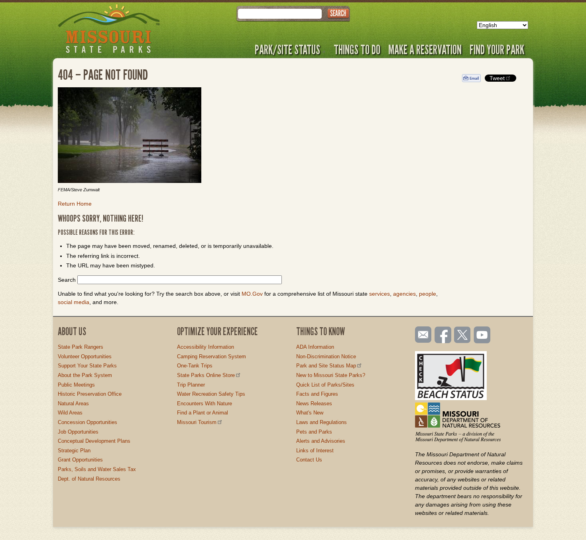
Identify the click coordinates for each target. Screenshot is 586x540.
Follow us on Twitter (461, 336)
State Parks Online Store (206, 375)
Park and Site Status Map (326, 366)
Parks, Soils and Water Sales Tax (97, 469)
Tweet (497, 78)
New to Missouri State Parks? (330, 375)
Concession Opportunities (87, 422)
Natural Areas (73, 403)
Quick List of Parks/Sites (325, 385)
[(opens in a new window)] (254, 136)
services (379, 294)
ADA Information (315, 347)
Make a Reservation (425, 49)
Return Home (75, 203)
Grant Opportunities (80, 460)
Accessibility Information (205, 347)
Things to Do (357, 49)
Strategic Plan (74, 451)
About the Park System (85, 375)
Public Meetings (76, 385)
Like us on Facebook (443, 336)
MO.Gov (252, 294)
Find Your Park (497, 49)
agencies (404, 294)
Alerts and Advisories (320, 441)
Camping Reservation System (211, 356)
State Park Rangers (80, 347)
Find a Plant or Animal (202, 413)
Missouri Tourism (196, 422)
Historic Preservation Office (90, 394)
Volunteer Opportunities (85, 356)
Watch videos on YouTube (482, 336)
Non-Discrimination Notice (326, 356)
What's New (309, 413)
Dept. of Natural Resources (89, 479)
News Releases (314, 403)
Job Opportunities (78, 432)
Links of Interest (315, 451)
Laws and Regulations (321, 422)
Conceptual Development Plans (94, 441)
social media (73, 302)
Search (67, 280)
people (427, 294)
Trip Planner (191, 385)
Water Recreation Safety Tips (211, 394)
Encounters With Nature (204, 403)
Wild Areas (70, 413)
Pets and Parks (314, 432)
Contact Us (309, 460)
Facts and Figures (317, 394)
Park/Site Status (287, 49)
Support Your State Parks (87, 366)
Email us (421, 335)
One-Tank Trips (194, 366)
